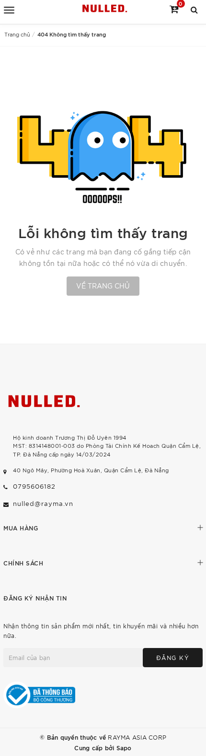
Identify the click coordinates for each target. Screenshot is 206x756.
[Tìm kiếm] (194, 8)
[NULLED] (104, 9)
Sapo (124, 747)
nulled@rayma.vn (43, 503)
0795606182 (34, 486)
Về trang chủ (103, 285)
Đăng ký (173, 657)
